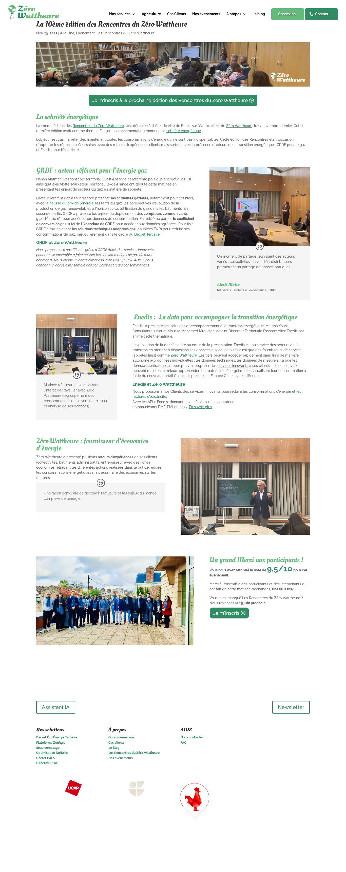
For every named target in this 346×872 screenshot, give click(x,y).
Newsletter (291, 707)
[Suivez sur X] (296, 731)
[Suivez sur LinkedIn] (285, 731)
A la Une (67, 33)
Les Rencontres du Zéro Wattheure (126, 33)
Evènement (85, 33)
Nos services (119, 14)
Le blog (259, 14)
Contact (321, 14)
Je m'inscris (226, 613)
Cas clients (116, 742)
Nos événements (206, 14)
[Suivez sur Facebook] (306, 731)
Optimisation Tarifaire (52, 753)
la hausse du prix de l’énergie (69, 203)
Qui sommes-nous (121, 737)
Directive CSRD (47, 763)
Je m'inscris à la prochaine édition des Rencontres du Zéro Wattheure (170, 100)
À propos (233, 14)
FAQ (183, 742)
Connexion (287, 14)
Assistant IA (56, 707)
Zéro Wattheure (239, 126)
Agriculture (151, 14)
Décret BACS (45, 758)
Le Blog (114, 748)
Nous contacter (192, 737)
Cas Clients (176, 14)
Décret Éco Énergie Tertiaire (56, 737)
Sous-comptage (48, 748)
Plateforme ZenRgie (50, 742)
